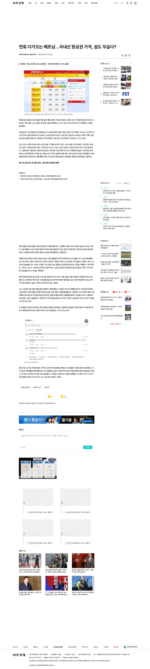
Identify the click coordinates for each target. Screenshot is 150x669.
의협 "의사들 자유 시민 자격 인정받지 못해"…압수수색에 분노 (83, 593)
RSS (115, 647)
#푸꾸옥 (47, 387)
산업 (41, 3)
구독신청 (25, 647)
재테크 (49, 3)
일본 (122, 292)
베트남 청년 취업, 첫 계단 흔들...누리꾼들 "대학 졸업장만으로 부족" (44, 179)
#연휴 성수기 (37, 387)
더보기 (110, 324)
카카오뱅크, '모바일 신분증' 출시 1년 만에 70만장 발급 (117, 219)
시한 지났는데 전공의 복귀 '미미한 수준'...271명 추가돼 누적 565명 (29, 571)
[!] (130, 63)
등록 (87, 447)
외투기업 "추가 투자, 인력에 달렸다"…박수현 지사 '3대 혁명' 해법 (117, 192)
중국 (30, 3)
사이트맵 (106, 647)
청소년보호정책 (72, 647)
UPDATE (126, 183)
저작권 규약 (85, 647)
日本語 (121, 3)
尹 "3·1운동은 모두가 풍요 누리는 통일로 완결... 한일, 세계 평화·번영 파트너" (56, 593)
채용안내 (35, 647)
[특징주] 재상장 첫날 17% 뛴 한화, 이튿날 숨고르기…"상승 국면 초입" (117, 201)
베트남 (129, 292)
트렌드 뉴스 (105, 63)
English (116, 3)
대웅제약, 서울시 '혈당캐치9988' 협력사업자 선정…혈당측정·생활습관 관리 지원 (117, 210)
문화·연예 (94, 3)
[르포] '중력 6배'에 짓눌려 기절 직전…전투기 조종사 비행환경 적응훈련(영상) (56, 571)
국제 (79, 3)
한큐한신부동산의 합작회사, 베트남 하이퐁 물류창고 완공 (41, 176)
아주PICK (104, 241)
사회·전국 (71, 3)
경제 (56, 3)
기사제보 (45, 647)
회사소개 (15, 647)
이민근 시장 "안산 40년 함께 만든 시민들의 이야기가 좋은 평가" (116, 227)
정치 (62, 3)
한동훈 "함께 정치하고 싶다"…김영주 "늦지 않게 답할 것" (82, 571)
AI (36, 3)
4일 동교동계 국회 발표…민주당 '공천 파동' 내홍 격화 (30, 593)
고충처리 (95, 647)
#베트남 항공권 (25, 387)
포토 (85, 3)
